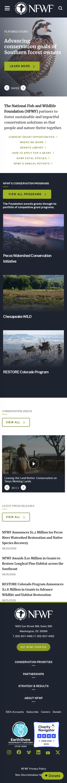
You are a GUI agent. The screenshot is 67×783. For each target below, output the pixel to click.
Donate (54, 775)
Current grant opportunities (32, 137)
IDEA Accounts (15, 712)
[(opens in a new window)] (9, 751)
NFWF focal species (32, 158)
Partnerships (33, 674)
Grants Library (32, 147)
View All (13, 422)
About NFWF (33, 698)
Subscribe (32, 712)
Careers (45, 712)
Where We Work (32, 142)
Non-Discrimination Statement (33, 775)
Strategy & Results (33, 686)
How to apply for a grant (31, 153)
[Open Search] (60, 8)
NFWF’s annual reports (32, 163)
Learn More (20, 66)
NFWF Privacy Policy (33, 768)
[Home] (34, 9)
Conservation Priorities (33, 662)
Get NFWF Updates (33, 647)
